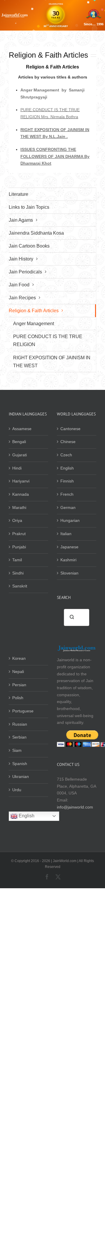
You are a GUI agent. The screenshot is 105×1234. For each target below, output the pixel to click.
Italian (65, 533)
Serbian (19, 737)
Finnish (67, 481)
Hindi (17, 468)
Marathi (19, 507)
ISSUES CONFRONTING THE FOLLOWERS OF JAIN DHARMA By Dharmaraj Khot (55, 156)
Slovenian (69, 573)
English (67, 468)
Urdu (16, 789)
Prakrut (19, 533)
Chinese (68, 441)
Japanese (69, 547)
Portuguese (23, 711)
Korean (19, 658)
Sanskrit (19, 586)
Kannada (20, 494)
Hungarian (70, 520)
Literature (18, 194)
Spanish (19, 763)
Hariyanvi (20, 481)
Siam (17, 750)
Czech (66, 454)
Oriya (17, 520)
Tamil (17, 559)
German (68, 507)
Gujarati (19, 454)
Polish (17, 697)
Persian (19, 684)
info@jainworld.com (75, 807)
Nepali (18, 671)
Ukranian (20, 776)
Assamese (22, 428)
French (67, 494)
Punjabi (19, 547)
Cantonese (70, 428)
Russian (19, 724)
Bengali (19, 441)
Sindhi (18, 573)
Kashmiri (68, 559)
